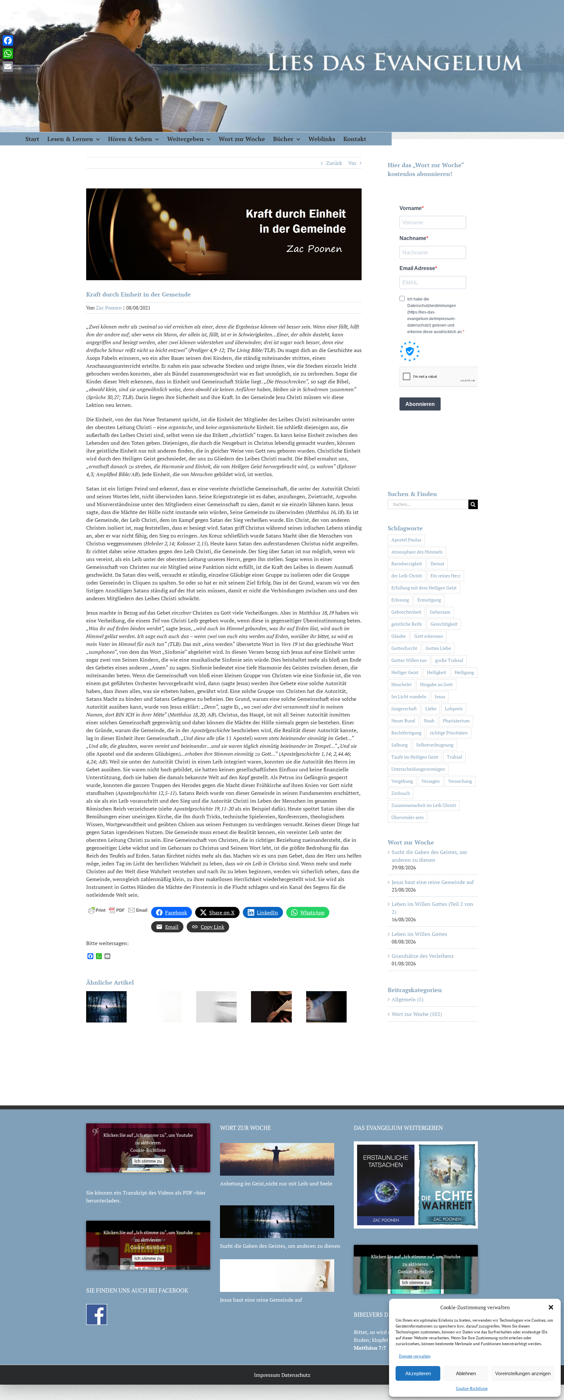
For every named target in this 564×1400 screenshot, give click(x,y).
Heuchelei (401, 684)
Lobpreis (453, 708)
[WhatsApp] (7, 53)
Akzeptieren (418, 1373)
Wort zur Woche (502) (417, 1014)
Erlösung (400, 600)
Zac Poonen (109, 307)
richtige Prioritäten (449, 733)
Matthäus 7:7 (370, 1347)
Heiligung (464, 672)
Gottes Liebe (438, 648)
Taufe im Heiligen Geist (414, 757)
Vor (352, 163)
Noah (429, 720)
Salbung (399, 745)
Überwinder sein (407, 817)
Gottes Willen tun (409, 660)
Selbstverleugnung (434, 745)
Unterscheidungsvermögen (418, 769)
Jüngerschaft (404, 708)
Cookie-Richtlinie (472, 1388)
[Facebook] (7, 40)
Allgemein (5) (407, 999)
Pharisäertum (456, 720)
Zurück (334, 163)
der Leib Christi (406, 575)
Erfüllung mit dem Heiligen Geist (424, 588)
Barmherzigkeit (406, 563)
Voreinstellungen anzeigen (523, 1373)
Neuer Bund (403, 720)
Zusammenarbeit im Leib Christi (423, 805)
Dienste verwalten (415, 1356)
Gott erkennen (428, 636)
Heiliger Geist (404, 672)
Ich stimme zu (148, 1161)
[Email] (7, 66)
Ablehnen (466, 1373)
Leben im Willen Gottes (419, 934)
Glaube (398, 636)
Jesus (440, 696)
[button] (551, 1307)
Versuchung (460, 781)
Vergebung (402, 781)
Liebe (430, 708)
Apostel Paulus (406, 540)
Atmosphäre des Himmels (417, 552)
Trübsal (454, 757)
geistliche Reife (406, 624)
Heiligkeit (436, 672)
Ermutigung (429, 600)
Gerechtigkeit (444, 624)
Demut (437, 563)
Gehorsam (440, 612)
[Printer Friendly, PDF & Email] (117, 909)
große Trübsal (449, 660)
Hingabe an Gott (436, 684)
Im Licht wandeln (408, 696)
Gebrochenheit (406, 612)
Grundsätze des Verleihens (423, 955)
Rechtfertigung (406, 733)
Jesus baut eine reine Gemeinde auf (433, 882)
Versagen (430, 781)
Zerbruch (400, 793)
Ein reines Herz (446, 575)
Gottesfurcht (404, 648)
